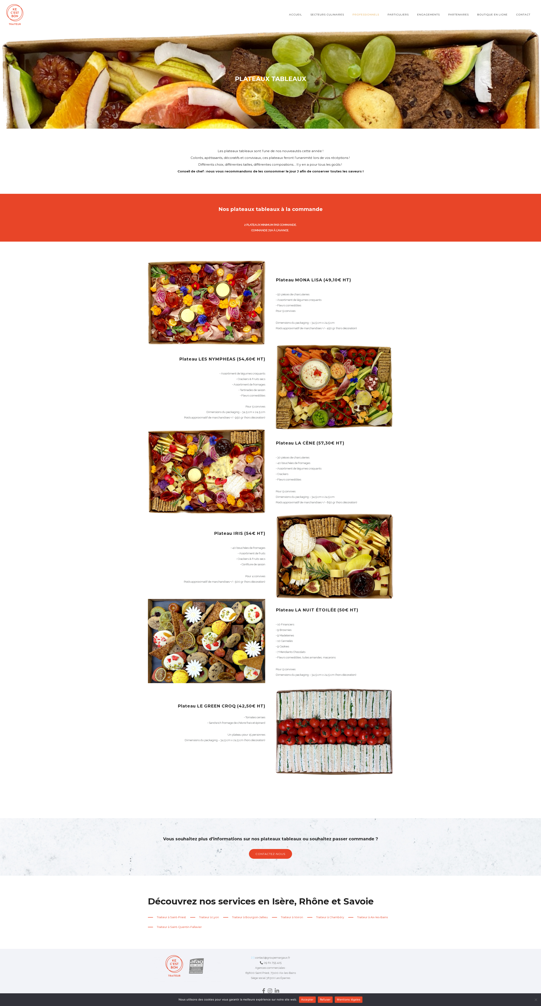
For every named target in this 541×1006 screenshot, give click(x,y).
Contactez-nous (270, 854)
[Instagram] (270, 991)
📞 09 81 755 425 (270, 962)
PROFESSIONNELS (365, 14)
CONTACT (523, 14)
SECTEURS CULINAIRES (327, 14)
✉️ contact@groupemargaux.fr (270, 957)
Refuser (325, 999)
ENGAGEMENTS (428, 14)
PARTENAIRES (458, 14)
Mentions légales (348, 999)
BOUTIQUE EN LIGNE (492, 14)
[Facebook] (263, 991)
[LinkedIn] (277, 991)
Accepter (307, 999)
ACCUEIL (295, 14)
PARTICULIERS (398, 14)
